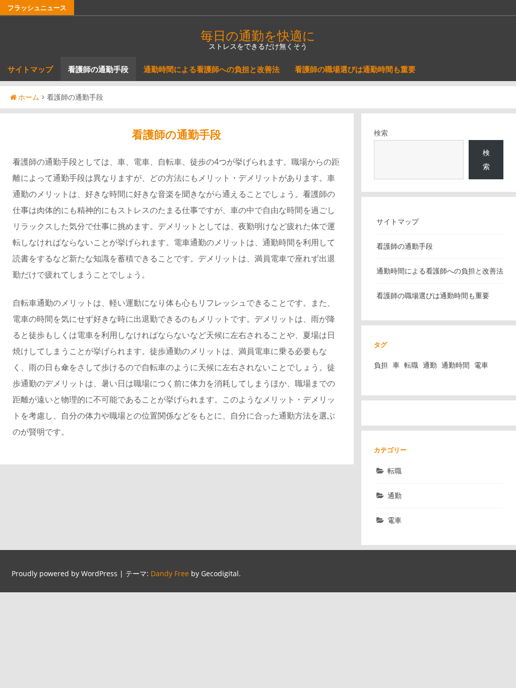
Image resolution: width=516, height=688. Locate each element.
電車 (481, 365)
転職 (411, 365)
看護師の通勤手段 (98, 69)
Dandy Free (170, 573)
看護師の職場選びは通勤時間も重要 (355, 69)
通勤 (430, 365)
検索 (381, 132)
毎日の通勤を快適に (258, 35)
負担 (381, 365)
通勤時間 (455, 365)
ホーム (28, 97)
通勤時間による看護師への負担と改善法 (212, 69)
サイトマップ (30, 69)
